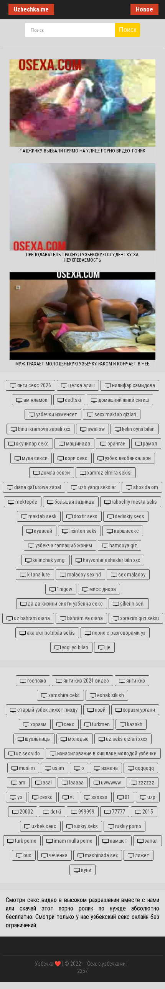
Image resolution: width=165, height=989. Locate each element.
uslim (57, 768)
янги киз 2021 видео (85, 681)
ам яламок (35, 400)
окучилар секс (32, 443)
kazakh (134, 724)
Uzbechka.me (31, 9)
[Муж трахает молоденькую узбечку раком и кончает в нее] (82, 316)
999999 (85, 812)
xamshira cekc (63, 695)
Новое (144, 9)
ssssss (98, 797)
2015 (147, 812)
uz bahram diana (31, 618)
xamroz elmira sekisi (109, 473)
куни (85, 870)
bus (26, 855)
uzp (150, 797)
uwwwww (110, 782)
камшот (118, 841)
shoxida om (145, 487)
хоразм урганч (138, 710)
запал (151, 841)
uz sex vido (27, 753)
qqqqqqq (144, 768)
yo (19, 797)
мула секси (34, 458)
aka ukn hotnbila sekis (50, 633)
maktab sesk (41, 516)
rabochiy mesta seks (134, 502)
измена (109, 768)
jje (107, 647)
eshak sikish (110, 695)
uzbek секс (43, 826)
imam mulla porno (72, 841)
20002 (25, 812)
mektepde (25, 502)
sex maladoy (131, 574)
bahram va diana (84, 618)
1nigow (64, 589)
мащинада (77, 443)
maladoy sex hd (83, 574)
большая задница (73, 502)
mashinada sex (101, 855)
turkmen (100, 724)
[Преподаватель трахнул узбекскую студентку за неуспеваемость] (82, 207)
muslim (26, 768)
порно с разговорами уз (118, 633)
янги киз (135, 681)
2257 (82, 971)
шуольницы (37, 739)
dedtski (72, 400)
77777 (118, 812)
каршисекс (126, 531)
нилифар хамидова (133, 385)
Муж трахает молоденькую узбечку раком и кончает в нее (82, 364)
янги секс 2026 (33, 385)
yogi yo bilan (74, 647)
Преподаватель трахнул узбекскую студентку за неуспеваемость (82, 257)
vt (71, 797)
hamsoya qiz (122, 545)
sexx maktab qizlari (114, 414)
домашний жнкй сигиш (123, 400)
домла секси (55, 473)
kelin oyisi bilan (138, 429)
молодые (78, 739)
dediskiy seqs (129, 516)
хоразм (37, 724)
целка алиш (81, 385)
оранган (115, 443)
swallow (95, 429)
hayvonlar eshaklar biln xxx (111, 560)
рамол (149, 443)
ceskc (45, 797)
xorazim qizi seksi (139, 618)
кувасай (42, 531)
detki (55, 812)
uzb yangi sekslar (96, 487)
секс (68, 724)
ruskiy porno (127, 826)
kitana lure (38, 574)
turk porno (24, 841)
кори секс (75, 458)
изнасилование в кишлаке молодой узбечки (106, 753)
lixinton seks (82, 531)
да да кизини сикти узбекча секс (64, 604)
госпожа (36, 681)
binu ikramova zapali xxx (43, 429)
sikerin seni (132, 604)
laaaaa (76, 782)
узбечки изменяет (56, 414)
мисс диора (102, 589)
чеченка (58, 855)
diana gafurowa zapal (37, 487)
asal (46, 782)
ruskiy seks (85, 826)
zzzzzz (145, 782)
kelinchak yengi (48, 560)
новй (100, 710)
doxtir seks (85, 516)
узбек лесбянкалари (127, 458)
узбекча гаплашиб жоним (63, 545)
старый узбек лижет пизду (47, 710)
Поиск (127, 29)
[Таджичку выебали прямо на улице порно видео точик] (82, 103)
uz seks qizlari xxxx (126, 739)
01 (127, 797)
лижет (141, 855)
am (21, 782)
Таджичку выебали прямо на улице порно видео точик (82, 151)
